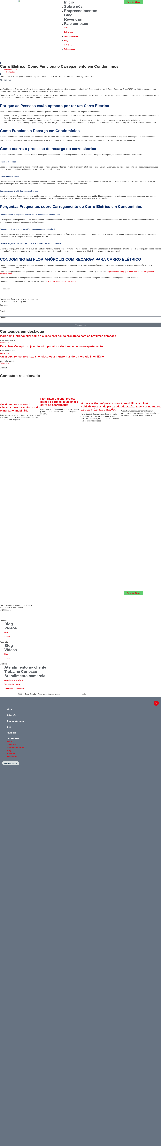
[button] (80, 84)
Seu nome (4, 305)
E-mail (2, 311)
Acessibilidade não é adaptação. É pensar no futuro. (141, 405)
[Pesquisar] (2, 293)
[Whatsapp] (8, 613)
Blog (68, 15)
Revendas (73, 19)
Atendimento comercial (25, 676)
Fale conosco (76, 23)
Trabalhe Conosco (20, 671)
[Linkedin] (2, 613)
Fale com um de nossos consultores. (62, 281)
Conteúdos (10, 72)
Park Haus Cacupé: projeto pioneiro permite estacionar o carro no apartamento (51, 346)
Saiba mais (4, 343)
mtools (83, 694)
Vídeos (10, 628)
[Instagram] (14, 613)
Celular (3, 317)
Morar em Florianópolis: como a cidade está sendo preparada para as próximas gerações (58, 335)
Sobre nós (73, 6)
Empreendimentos (80, 11)
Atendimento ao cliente (25, 667)
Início (69, 2)
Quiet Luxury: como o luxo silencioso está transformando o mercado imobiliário (52, 356)
